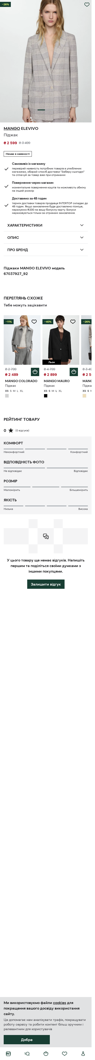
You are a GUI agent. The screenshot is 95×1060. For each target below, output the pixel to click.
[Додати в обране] (87, 4)
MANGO (12, 128)
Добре (27, 1039)
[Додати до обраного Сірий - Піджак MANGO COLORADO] (34, 321)
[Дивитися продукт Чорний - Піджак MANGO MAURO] (60, 340)
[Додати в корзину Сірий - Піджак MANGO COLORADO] (35, 372)
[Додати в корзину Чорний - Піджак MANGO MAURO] (74, 372)
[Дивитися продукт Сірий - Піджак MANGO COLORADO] (22, 340)
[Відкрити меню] (27, 1053)
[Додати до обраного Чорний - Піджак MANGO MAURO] (72, 321)
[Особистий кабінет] (83, 1053)
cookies (59, 1002)
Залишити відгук (46, 584)
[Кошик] (45, 1053)
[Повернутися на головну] (8, 1053)
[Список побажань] (64, 1053)
